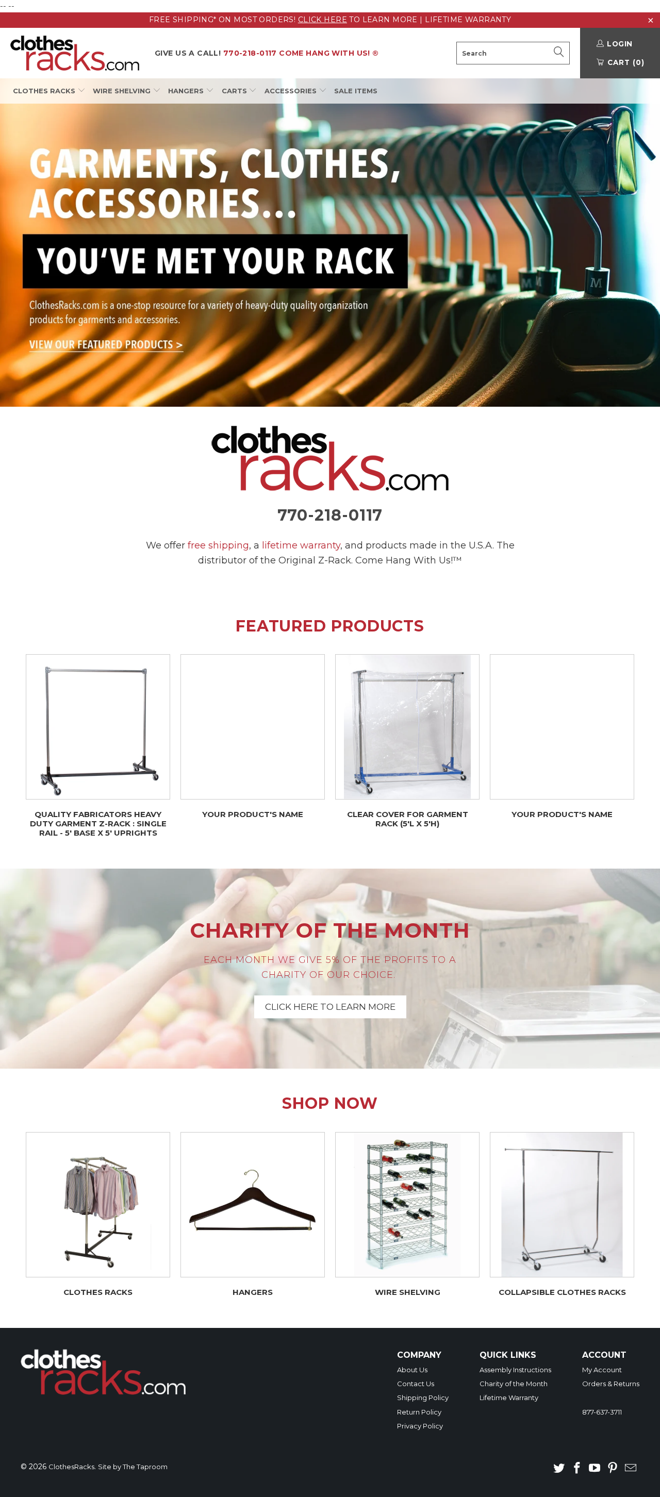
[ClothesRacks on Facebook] (577, 1468)
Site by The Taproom (133, 1466)
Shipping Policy (423, 1397)
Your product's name (252, 736)
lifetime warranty (301, 545)
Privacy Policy (420, 1426)
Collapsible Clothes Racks (562, 1214)
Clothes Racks (45, 91)
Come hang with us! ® (267, 53)
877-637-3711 (602, 1412)
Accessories (292, 91)
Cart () (625, 62)
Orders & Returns (610, 1383)
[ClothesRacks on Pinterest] (613, 1468)
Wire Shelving (123, 91)
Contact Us (415, 1383)
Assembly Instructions (515, 1370)
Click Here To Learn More (330, 969)
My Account (602, 1370)
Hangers (187, 91)
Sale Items (355, 91)
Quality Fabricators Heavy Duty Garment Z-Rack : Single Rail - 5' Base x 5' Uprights (98, 746)
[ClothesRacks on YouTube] (595, 1468)
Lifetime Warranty (468, 19)
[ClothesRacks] (74, 53)
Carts (235, 91)
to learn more (358, 19)
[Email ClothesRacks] (630, 1468)
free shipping (218, 545)
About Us (412, 1370)
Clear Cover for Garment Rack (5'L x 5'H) (407, 741)
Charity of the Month (514, 1383)
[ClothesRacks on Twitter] (559, 1468)
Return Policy (419, 1412)
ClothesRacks (71, 1466)
